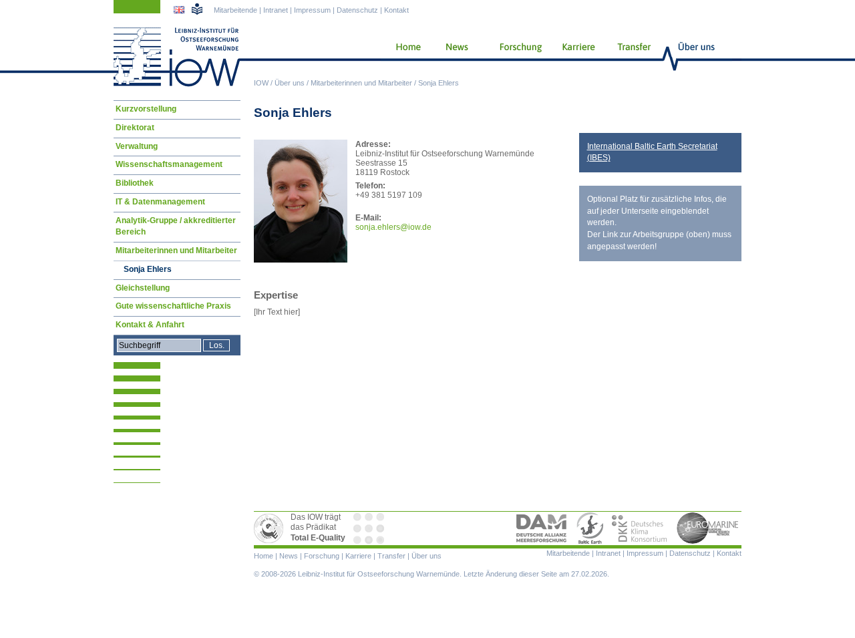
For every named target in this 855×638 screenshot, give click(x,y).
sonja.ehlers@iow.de (393, 227)
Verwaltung (137, 146)
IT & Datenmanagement (160, 201)
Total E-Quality (270, 528)
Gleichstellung (143, 288)
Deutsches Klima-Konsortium (640, 528)
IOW (261, 83)
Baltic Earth (590, 528)
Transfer (632, 56)
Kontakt (396, 10)
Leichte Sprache (197, 8)
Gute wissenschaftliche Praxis (173, 306)
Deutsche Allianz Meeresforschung (541, 528)
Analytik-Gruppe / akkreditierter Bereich (176, 226)
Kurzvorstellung (146, 109)
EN (180, 11)
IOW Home (177, 56)
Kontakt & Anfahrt (150, 324)
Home (403, 56)
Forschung (515, 56)
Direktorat (135, 127)
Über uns (290, 83)
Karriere (574, 56)
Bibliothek (135, 183)
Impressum (312, 10)
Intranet (275, 10)
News (454, 56)
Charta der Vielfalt (370, 528)
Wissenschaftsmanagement (169, 164)
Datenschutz (357, 10)
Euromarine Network (708, 528)
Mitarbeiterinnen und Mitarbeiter (361, 83)
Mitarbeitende (235, 10)
